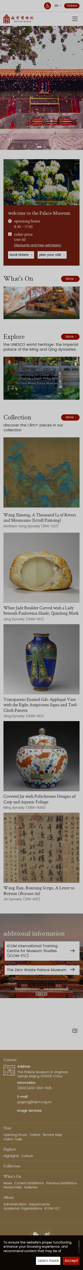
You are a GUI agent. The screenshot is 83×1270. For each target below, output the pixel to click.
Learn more (48, 1261)
